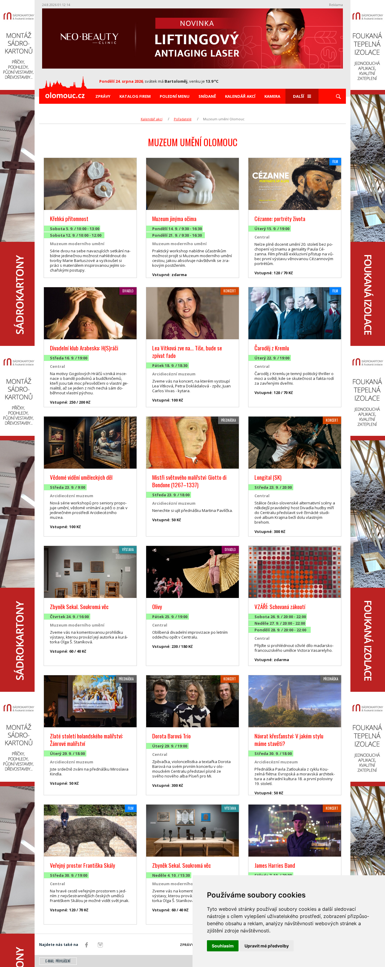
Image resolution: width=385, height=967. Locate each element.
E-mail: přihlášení (57, 961)
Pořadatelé (183, 119)
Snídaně (207, 96)
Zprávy (102, 96)
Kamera (272, 96)
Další (298, 96)
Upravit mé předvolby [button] (267, 945)
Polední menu (174, 96)
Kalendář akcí (240, 96)
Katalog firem (135, 96)
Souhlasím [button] (223, 945)
